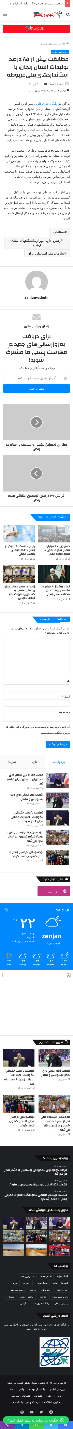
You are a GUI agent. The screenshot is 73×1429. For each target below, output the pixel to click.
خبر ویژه (45, 1289)
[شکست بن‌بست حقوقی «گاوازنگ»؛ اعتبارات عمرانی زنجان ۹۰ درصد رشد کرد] (57, 818)
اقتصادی (26, 1395)
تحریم (26, 1282)
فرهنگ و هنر (33, 1402)
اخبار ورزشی (27, 1276)
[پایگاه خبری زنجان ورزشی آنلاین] (46, 14)
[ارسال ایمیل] (45, 84)
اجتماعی (39, 1395)
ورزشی (50, 1395)
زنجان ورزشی (27, 1296)
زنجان (43, 1296)
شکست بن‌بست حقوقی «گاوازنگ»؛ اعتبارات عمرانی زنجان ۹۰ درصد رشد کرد (27, 817)
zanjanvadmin (55, 84)
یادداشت (18, 1402)
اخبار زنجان (46, 1276)
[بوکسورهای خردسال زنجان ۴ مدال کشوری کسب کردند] (57, 857)
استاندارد (58, 232)
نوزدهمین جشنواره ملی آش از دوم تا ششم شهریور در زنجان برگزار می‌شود (25, 837)
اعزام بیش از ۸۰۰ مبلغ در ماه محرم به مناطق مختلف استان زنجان (56, 590)
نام (67, 681)
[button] (36, 1420)
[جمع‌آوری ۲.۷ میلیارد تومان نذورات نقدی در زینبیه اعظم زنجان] (54, 533)
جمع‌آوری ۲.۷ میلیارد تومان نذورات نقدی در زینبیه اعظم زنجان (57, 550)
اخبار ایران (62, 1276)
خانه (63, 43)
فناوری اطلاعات (51, 1402)
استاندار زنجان (60, 1282)
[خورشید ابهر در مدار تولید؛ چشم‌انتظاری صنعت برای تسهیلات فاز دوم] (13, 1250)
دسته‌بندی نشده (50, 43)
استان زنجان (41, 1282)
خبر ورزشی (62, 1289)
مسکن (11, 1296)
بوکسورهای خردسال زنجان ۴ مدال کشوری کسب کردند (26, 854)
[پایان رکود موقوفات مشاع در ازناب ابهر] (36, 1250)
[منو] (5, 15)
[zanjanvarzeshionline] (36, 28)
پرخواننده (59, 762)
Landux (13, 1389)
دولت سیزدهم (17, 1289)
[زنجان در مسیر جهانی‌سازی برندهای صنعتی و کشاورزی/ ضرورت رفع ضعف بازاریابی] (19, 574)
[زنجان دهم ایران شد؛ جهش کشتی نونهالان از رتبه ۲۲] (59, 1250)
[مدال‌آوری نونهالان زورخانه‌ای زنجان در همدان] (13, 1236)
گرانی (23, 1303)
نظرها (12, 762)
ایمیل (66, 696)
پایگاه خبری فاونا (46, 104)
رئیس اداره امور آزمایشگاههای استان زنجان (36, 243)
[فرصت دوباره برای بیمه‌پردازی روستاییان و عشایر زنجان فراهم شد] (57, 780)
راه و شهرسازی (60, 1296)
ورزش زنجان (61, 1303)
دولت (33, 1289)
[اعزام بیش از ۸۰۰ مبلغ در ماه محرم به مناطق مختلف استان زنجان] (54, 574)
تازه (34, 762)
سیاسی (15, 1395)
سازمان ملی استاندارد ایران (46, 253)
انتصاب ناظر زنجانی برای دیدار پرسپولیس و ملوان (26, 797)
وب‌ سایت (64, 711)
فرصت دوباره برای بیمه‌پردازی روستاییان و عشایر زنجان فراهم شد (25, 779)
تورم (15, 1282)
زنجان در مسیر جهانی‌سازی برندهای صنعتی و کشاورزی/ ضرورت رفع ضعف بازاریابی (19, 592)
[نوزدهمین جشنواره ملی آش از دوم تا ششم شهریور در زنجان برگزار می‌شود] (57, 837)
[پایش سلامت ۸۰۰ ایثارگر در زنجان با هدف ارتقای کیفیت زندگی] (19, 533)
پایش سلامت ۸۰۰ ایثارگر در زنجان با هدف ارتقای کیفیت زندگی (20, 550)
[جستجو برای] (68, 15)
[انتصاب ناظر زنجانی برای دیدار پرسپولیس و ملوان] (57, 800)
